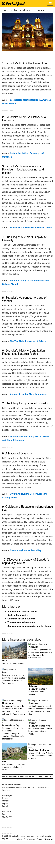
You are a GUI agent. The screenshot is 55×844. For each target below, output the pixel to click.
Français (5, 800)
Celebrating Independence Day (25, 550)
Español (5, 803)
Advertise (49, 839)
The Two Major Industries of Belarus (28, 341)
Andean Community (17, 615)
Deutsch (5, 798)
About (19, 839)
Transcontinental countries (21, 622)
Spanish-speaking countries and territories (29, 625)
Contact (40, 839)
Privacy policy (29, 839)
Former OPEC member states (22, 611)
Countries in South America (21, 618)
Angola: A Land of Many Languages (28, 394)
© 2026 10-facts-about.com (13, 835)
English (5, 806)
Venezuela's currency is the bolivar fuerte (31, 227)
